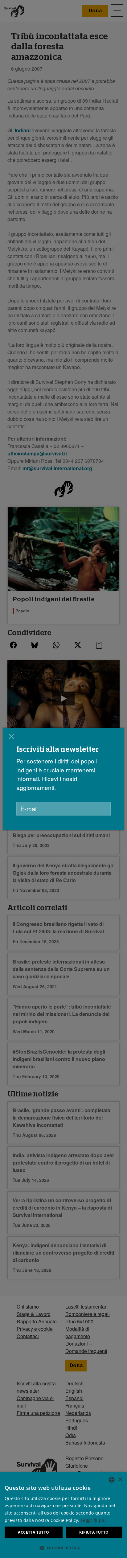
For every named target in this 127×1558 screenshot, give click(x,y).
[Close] (11, 736)
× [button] (120, 1479)
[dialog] (63, 779)
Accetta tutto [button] (33, 1532)
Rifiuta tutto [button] (94, 1532)
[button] (63, 1548)
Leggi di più (93, 1520)
